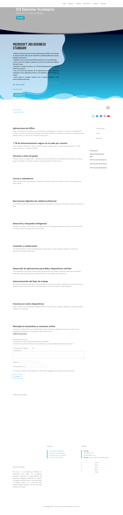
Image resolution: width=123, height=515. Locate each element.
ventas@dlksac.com (89, 455)
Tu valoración (17, 350)
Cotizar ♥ (18, 95)
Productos (86, 3)
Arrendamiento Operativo (57, 453)
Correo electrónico (19, 366)
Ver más (20, 18)
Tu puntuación (18, 348)
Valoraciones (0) (19, 112)
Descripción (17, 110)
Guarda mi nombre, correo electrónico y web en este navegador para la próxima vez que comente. (44, 371)
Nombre (16, 362)
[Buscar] (108, 108)
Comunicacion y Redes (56, 457)
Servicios (96, 3)
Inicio (64, 3)
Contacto (103, 3)
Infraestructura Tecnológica (57, 455)
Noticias (78, 3)
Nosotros (71, 3)
